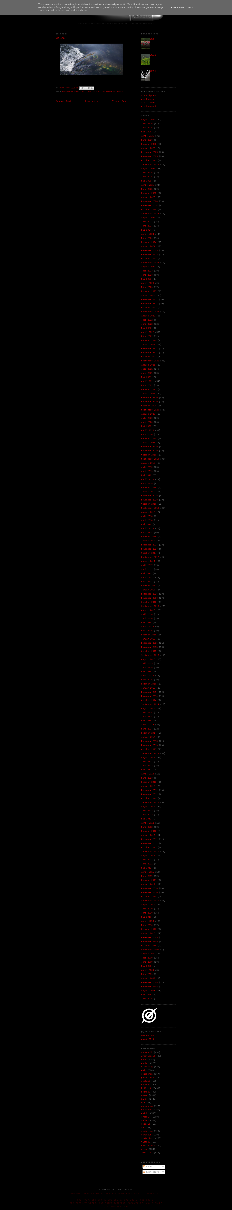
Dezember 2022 (149, 299)
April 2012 (147, 823)
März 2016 (147, 631)
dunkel (145, 1063)
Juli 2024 (147, 222)
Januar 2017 (148, 590)
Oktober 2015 (148, 651)
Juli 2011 (147, 860)
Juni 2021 (147, 373)
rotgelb (145, 1124)
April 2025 (147, 185)
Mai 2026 (146, 132)
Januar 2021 (148, 393)
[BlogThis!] (83, 88)
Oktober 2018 (148, 504)
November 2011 (149, 843)
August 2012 (148, 806)
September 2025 (150, 164)
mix (143, 1102)
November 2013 (149, 745)
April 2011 (147, 872)
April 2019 (147, 479)
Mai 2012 (146, 819)
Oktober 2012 (148, 798)
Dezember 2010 (149, 888)
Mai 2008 (146, 995)
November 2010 (149, 892)
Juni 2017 (147, 569)
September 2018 (150, 508)
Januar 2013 (148, 786)
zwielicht (147, 1152)
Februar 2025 (148, 193)
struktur (146, 1135)
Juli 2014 (147, 712)
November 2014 (149, 696)
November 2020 (149, 402)
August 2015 (148, 659)
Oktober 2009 (148, 946)
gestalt (145, 1081)
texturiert (147, 1138)
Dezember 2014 (149, 692)
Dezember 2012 (149, 790)
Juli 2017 (147, 565)
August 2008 (148, 990)
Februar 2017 (148, 586)
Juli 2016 (147, 614)
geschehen (99, 91)
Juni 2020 (147, 422)
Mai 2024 (146, 230)
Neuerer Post (63, 101)
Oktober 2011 (148, 847)
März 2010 (147, 925)
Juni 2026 (147, 128)
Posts (149, 1166)
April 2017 (147, 577)
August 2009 (148, 954)
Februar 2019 (148, 487)
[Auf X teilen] (86, 88)
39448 (152, 55)
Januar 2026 (148, 148)
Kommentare (152, 1172)
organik (145, 1117)
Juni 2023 (147, 275)
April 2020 (147, 430)
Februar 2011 (148, 880)
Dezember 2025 (149, 152)
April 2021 (147, 381)
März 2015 (147, 680)
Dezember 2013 (149, 741)
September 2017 (150, 557)
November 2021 (149, 353)
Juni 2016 (147, 618)
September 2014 (150, 704)
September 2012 (150, 802)
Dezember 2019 (149, 447)
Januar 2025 (148, 197)
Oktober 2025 (148, 160)
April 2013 (147, 774)
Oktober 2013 (148, 749)
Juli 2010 (147, 909)
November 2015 (149, 647)
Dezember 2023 (149, 250)
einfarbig (147, 1067)
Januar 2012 (148, 835)
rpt (143, 1127)
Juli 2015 (147, 663)
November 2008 (149, 986)
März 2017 (147, 582)
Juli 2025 (147, 173)
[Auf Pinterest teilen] (92, 88)
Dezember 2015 (149, 643)
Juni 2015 (147, 667)
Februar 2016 (148, 635)
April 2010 (147, 921)
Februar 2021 (148, 389)
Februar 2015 (148, 684)
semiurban (147, 1131)
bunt (89, 91)
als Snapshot (148, 106)
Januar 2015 (148, 688)
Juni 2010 (147, 913)
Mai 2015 (146, 672)
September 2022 (150, 312)
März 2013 (147, 778)
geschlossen (148, 1077)
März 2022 (147, 336)
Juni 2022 (147, 324)
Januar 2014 (148, 737)
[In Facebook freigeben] (89, 88)
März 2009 (147, 974)
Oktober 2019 (148, 455)
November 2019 (149, 451)
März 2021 (147, 385)
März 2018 (147, 532)
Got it (191, 7)
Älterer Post (119, 101)
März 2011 (147, 876)
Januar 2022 (148, 344)
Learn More (177, 7)
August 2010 (148, 905)
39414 (152, 71)
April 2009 (147, 970)
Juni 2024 (147, 226)
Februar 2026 (148, 144)
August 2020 (148, 414)
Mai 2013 (146, 770)
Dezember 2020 (149, 398)
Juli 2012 (147, 811)
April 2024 (147, 234)
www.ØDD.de (147, 1035)
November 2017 (149, 549)
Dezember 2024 (149, 201)
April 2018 (147, 528)
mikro (109, 91)
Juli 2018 (147, 516)
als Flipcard (148, 95)
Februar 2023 (148, 291)
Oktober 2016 (148, 602)
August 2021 (148, 365)
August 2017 (148, 561)
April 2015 (147, 676)
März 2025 (147, 189)
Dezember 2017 (149, 545)
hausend (145, 1085)
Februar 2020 (148, 438)
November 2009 (149, 941)
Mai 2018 (146, 524)
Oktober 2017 (148, 553)
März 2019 (147, 483)
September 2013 (150, 753)
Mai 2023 (146, 279)
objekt (145, 1113)
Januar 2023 (148, 295)
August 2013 (148, 757)
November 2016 (149, 598)
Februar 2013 (148, 782)
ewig (143, 1070)
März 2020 (147, 434)
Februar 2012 (148, 831)
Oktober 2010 (148, 896)
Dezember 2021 (149, 348)
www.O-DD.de (148, 1039)
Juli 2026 (147, 124)
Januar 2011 (148, 884)
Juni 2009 (147, 962)
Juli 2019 (147, 467)
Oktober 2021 (148, 357)
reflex (145, 1120)
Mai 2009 (146, 966)
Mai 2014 (146, 721)
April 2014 (147, 725)
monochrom (147, 1106)
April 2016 (147, 627)
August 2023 (148, 267)
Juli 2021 (147, 369)
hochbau (145, 1092)
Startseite (91, 101)
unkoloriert (148, 1145)
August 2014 (148, 708)
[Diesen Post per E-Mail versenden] (80, 88)
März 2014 (147, 729)
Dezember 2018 (149, 496)
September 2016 (150, 606)
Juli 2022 (147, 320)
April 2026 (147, 136)
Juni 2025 (147, 177)
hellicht (146, 1088)
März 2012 (147, 827)
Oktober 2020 (148, 406)
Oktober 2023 (148, 258)
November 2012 (149, 794)
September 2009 (150, 950)
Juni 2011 (147, 864)
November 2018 (149, 500)
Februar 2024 (148, 242)
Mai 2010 (146, 917)
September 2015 (150, 655)
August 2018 (148, 512)
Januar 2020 (148, 443)
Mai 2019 (146, 475)
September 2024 (150, 213)
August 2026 (148, 119)
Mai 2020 (146, 426)
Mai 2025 (146, 181)
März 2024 (147, 238)
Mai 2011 (146, 868)
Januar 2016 (148, 639)
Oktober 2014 (148, 700)
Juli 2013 (147, 761)
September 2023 (150, 263)
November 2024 (149, 205)
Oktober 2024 (148, 209)
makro (144, 1095)
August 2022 (148, 316)
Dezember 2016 (149, 594)
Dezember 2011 (149, 839)
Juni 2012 (147, 815)
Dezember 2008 (149, 982)
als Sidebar (148, 102)
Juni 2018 (147, 520)
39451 (152, 39)
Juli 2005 (147, 999)
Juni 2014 (147, 716)
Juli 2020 (147, 418)
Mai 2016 (146, 622)
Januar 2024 (148, 246)
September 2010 (150, 901)
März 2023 (147, 287)
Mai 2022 (146, 328)
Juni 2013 (147, 766)
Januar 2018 (148, 541)
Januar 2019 (148, 492)
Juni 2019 (147, 471)
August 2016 (148, 610)
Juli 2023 (147, 271)
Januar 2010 (148, 933)
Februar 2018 (148, 537)
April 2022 (147, 332)
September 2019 (150, 459)
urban (144, 1149)
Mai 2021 (146, 377)
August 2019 (148, 463)
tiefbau (145, 1142)
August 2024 (148, 218)
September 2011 (150, 851)
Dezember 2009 (149, 937)
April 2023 (147, 283)
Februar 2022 (148, 340)
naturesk (118, 91)
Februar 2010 (148, 929)
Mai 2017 (146, 573)
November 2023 (149, 254)
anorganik (67, 91)
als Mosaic (147, 99)
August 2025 (148, 169)
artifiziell (80, 91)
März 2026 (147, 140)
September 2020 (150, 410)
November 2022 (149, 303)
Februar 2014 (148, 733)
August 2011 (148, 856)
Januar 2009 (148, 978)
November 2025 (149, 156)
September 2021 (150, 361)
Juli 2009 (147, 958)
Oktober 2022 (148, 308)
